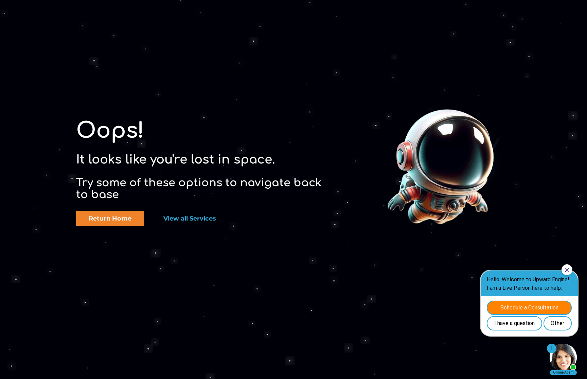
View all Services (189, 218)
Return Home (110, 218)
